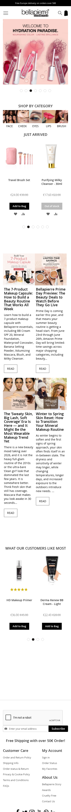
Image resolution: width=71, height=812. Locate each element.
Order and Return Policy (17, 757)
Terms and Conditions (16, 780)
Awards (46, 790)
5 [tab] (40, 90)
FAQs (6, 786)
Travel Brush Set (19, 180)
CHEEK (22, 126)
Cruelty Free (49, 795)
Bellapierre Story (51, 784)
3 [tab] (30, 90)
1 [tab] (21, 90)
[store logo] (35, 13)
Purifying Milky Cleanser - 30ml (51, 182)
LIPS (48, 126)
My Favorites (49, 769)
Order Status (49, 763)
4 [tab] (35, 90)
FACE (9, 126)
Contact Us (48, 801)
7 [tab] (49, 90)
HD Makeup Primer (19, 600)
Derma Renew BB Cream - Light (51, 602)
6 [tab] (45, 90)
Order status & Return (16, 769)
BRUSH (61, 126)
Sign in (46, 757)
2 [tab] (26, 90)
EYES (35, 126)
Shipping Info (11, 763)
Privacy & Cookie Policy (16, 774)
